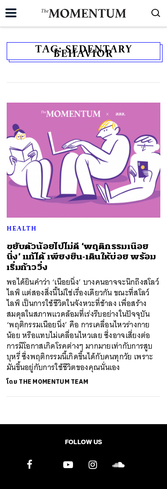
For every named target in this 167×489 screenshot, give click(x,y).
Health (22, 228)
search (156, 13)
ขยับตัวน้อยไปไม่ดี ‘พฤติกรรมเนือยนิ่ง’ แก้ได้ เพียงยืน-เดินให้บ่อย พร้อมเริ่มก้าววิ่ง (81, 257)
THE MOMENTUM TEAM (53, 382)
